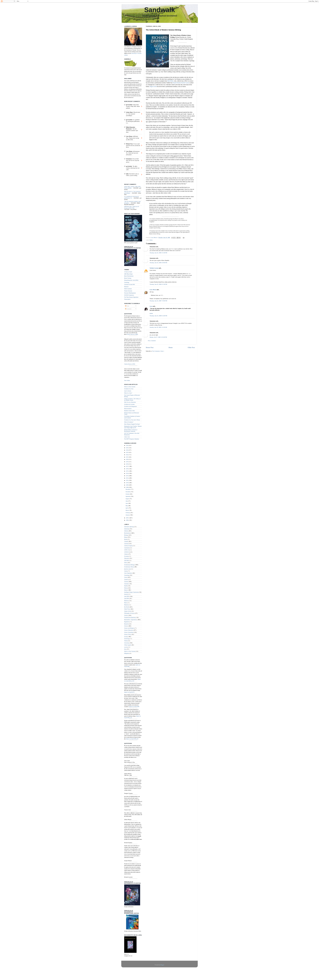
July (127, 501)
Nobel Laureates (128, 288)
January (128, 515)
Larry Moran (154, 237)
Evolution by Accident (129, 404)
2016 (127, 468)
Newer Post (150, 347)
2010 (127, 482)
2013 (127, 475)
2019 (127, 461)
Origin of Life (127, 611)
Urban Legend (127, 645)
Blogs (125, 537)
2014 (127, 473)
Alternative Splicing (129, 526)
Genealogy (126, 282)
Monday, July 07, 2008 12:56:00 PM (158, 337)
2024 (127, 450)
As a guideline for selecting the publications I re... (131, 197)
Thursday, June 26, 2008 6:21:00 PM (158, 284)
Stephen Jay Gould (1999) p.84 (132, 738)
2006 (127, 520)
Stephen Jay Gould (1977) (129, 692)
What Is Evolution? (128, 422)
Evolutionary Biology (129, 564)
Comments (128, 309)
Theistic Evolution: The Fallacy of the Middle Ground (132, 399)
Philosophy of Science (129, 613)
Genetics (126, 579)
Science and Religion (129, 628)
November (128, 491)
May (127, 505)
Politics (126, 615)
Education (126, 558)
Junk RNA (126, 598)
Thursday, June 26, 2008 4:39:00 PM (158, 262)
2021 (127, 457)
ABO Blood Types (128, 274)
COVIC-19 (127, 550)
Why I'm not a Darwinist (130, 402)
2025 (127, 447)
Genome (126, 581)
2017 (127, 466)
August (127, 498)
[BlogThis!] (174, 238)
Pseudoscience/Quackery (130, 617)
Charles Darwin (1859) (129, 364)
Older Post (191, 347)
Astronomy (126, 528)
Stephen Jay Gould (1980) (134, 706)
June (127, 503)
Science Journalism (128, 632)
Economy (126, 556)
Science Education (128, 630)
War (125, 649)
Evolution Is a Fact (128, 388)
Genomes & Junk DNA (129, 284)
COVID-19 (127, 552)
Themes (126, 640)
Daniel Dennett (177, 82)
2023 (127, 452)
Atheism (126, 531)
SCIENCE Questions (129, 295)
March (127, 510)
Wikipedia (126, 653)
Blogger (162, 965)
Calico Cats (127, 437)
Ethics (125, 562)
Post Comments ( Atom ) (158, 351)
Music (125, 602)
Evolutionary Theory (129, 566)
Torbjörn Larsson (154, 268)
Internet (126, 594)
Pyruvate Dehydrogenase (130, 293)
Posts (127, 306)
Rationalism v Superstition (130, 619)
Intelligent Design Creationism (131, 592)
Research (126, 624)
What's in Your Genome (129, 386)
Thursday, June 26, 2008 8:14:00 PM (158, 315)
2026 (127, 445)
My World (126, 607)
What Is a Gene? (128, 393)
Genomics (126, 583)
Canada (126, 541)
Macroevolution (128, 408)
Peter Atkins (127, 380)
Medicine (126, 600)
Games (126, 571)
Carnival (126, 543)
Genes (125, 577)
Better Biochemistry (128, 276)
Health (126, 585)
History (126, 588)
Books (151, 240)
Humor (126, 590)
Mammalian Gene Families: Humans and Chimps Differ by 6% (133, 427)
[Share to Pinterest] (180, 238)
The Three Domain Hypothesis (131, 297)
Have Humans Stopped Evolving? (132, 424)
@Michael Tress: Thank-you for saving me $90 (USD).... (131, 207)
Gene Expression (128, 573)
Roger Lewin (153, 86)
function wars (127, 569)
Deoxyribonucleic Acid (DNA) (131, 280)
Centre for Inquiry (128, 545)
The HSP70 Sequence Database (131, 439)
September (128, 496)
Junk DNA (126, 596)
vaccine (126, 647)
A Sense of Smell (128, 271)
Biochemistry (127, 533)
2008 (127, 487)
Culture (126, 554)
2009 (127, 485)
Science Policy (127, 634)
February (128, 512)
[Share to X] (176, 238)
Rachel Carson (185, 82)
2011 (127, 480)
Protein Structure (128, 291)
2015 (127, 471)
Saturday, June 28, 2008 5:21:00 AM (158, 327)
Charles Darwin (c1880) (132, 334)
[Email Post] (183, 237)
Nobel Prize (127, 609)
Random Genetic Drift (129, 410)
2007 (127, 518)
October (128, 494)
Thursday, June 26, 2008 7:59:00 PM (158, 300)
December (128, 489)
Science (126, 626)
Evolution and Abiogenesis (130, 406)
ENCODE (126, 560)
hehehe (151, 313)
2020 (127, 459)
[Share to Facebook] (178, 238)
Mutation (126, 286)
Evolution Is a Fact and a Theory (132, 420)
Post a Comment (152, 340)
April (127, 508)
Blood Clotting (127, 278)
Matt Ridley (170, 81)
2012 (127, 478)
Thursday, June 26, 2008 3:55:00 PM (158, 252)
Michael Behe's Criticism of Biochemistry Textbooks (130, 430)
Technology (127, 638)
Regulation (127, 621)
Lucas (151, 306)
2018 (127, 464)
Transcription (127, 299)
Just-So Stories (127, 391)
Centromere (127, 547)
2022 (127, 454)
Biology (126, 535)
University (126, 643)
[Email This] (172, 238)
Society (126, 636)
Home (171, 347)
